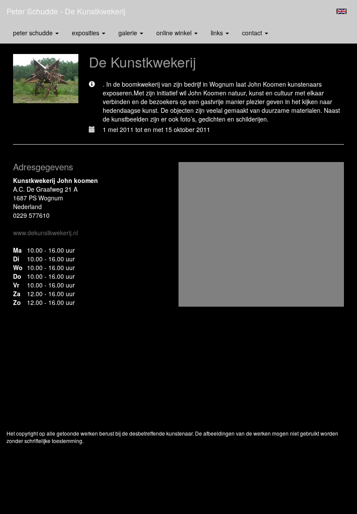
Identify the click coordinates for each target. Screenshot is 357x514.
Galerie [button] (128, 32)
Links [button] (218, 32)
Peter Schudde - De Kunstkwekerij (66, 11)
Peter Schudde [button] (33, 32)
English (342, 11)
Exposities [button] (86, 32)
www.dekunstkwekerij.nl (45, 232)
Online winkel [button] (174, 32)
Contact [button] (253, 32)
